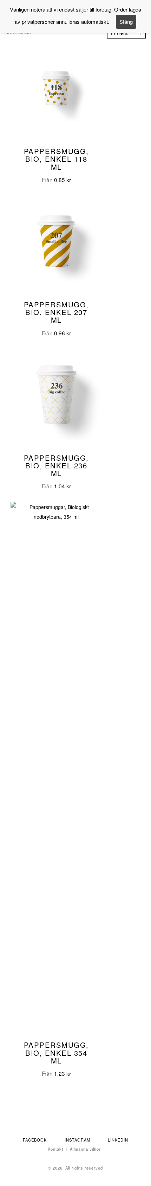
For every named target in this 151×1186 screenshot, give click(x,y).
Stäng (126, 21)
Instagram (77, 1140)
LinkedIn (118, 1140)
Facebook (35, 1140)
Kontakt (55, 1149)
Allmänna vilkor (85, 1149)
